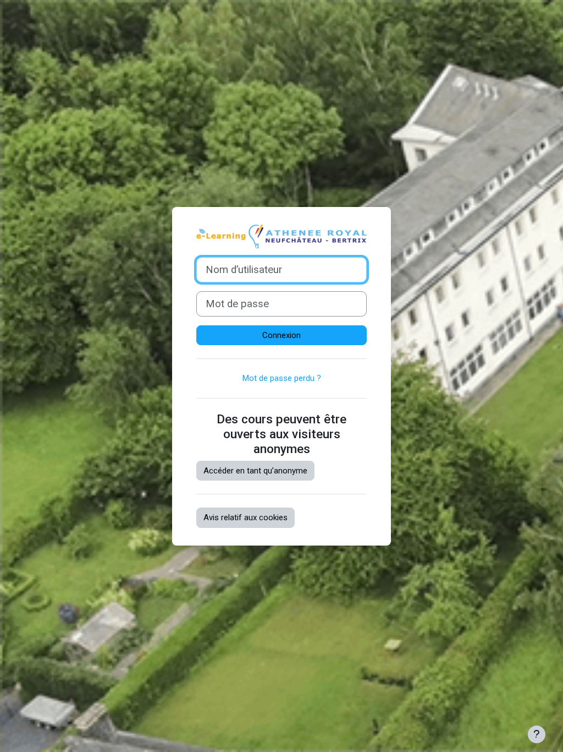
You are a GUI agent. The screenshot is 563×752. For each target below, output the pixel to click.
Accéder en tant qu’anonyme (255, 471)
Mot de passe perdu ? (281, 378)
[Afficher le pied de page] (536, 734)
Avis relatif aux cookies (245, 517)
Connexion (281, 335)
